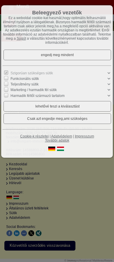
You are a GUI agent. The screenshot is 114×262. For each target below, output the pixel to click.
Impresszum (84, 136)
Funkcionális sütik (25, 79)
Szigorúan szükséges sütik (32, 73)
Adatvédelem (61, 136)
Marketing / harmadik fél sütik (34, 90)
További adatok (57, 140)
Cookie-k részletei (34, 136)
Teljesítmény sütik (25, 84)
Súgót (21, 38)
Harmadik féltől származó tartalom (38, 95)
